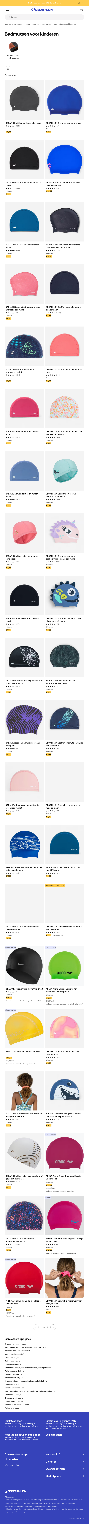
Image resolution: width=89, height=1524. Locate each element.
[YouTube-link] (11, 1465)
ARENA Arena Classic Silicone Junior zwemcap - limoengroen (63, 990)
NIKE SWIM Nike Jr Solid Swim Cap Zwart (24, 989)
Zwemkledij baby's (12, 1384)
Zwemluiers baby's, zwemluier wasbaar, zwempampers (28, 1368)
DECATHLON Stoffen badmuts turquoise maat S (20, 370)
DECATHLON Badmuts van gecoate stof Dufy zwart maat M (24, 682)
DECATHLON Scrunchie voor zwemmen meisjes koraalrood (24, 1115)
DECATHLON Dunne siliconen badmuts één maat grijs (64, 928)
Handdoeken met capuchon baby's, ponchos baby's (26, 1347)
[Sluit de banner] (82, 3)
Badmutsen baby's (12, 1361)
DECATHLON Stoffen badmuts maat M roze (64, 370)
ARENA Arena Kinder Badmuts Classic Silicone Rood (23, 1302)
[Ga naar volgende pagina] (53, 1327)
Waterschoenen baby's (14, 1371)
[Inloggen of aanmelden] (76, 10)
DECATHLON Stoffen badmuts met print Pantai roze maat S (64, 432)
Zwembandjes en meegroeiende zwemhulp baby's (26, 1381)
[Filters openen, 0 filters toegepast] (8, 69)
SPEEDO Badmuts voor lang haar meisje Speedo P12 (64, 1240)
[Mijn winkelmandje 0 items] (81, 10)
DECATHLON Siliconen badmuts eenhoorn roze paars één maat (61, 557)
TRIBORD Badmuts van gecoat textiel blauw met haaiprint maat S (63, 1115)
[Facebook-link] (6, 1465)
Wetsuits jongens (12, 1408)
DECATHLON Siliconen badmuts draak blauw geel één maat (64, 619)
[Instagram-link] (17, 1465)
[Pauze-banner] (79, 3)
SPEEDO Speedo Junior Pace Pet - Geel (23, 1051)
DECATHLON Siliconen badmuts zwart (23, 123)
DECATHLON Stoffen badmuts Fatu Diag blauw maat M (64, 744)
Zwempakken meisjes (14, 1401)
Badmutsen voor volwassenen (14, 56)
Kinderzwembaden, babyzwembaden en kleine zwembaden (30, 1391)
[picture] (24, 100)
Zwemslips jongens (13, 1364)
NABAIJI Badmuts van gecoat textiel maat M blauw (63, 868)
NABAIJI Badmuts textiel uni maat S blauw (22, 495)
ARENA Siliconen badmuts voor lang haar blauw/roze (63, 183)
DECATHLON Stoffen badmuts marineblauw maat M (20, 1240)
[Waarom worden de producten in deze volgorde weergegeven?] (6, 75)
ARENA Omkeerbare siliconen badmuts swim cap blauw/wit (24, 868)
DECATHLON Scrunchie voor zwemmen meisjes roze (64, 1302)
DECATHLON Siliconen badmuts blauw (63, 123)
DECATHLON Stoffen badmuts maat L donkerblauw (63, 308)
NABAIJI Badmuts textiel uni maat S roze (22, 432)
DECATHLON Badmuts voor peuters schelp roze (22, 557)
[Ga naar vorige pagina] (36, 1327)
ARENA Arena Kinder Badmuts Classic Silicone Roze (63, 1177)
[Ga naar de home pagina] (42, 9)
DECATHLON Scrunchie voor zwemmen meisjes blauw (64, 806)
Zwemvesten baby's (13, 1395)
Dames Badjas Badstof (14, 1354)
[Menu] (7, 10)
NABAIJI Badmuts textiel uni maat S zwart (22, 619)
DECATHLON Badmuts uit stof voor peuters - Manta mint (62, 495)
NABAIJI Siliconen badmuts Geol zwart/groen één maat (61, 682)
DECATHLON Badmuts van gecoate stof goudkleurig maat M (24, 1177)
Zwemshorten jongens (14, 1378)
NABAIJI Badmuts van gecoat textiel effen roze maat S (23, 806)
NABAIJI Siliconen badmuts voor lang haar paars (23, 744)
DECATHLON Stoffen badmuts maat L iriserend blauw (23, 928)
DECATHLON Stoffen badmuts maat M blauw (24, 246)
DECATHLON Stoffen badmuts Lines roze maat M (63, 1052)
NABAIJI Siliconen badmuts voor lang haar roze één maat (23, 308)
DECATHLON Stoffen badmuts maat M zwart (24, 183)
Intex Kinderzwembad (14, 1374)
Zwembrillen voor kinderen (16, 1344)
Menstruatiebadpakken (14, 1388)
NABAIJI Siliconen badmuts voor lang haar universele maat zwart (63, 246)
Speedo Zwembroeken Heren (17, 1405)
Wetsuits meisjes (12, 1357)
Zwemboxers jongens (14, 1398)
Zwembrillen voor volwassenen (17, 1351)
